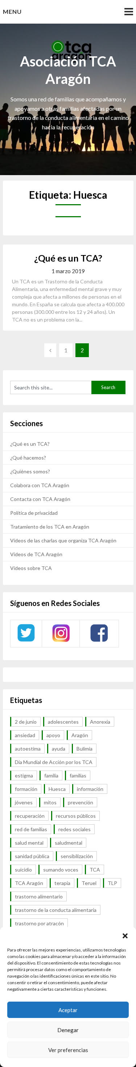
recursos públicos (76, 816)
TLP (112, 883)
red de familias (31, 829)
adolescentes (63, 722)
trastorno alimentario (39, 896)
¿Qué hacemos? (28, 457)
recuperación (30, 816)
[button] (125, 935)
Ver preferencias (68, 1050)
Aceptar (68, 1010)
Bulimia (84, 748)
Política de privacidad (34, 513)
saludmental (68, 843)
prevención (80, 802)
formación (26, 789)
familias (78, 775)
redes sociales (74, 829)
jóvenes (24, 802)
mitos (50, 802)
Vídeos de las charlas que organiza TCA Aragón (63, 540)
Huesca (57, 789)
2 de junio (26, 722)
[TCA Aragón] (26, 641)
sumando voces (60, 869)
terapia (62, 883)
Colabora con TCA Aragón (39, 485)
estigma (24, 775)
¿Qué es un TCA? (68, 257)
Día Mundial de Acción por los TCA (53, 762)
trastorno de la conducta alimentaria (55, 910)
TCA (95, 869)
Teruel (89, 883)
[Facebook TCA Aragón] (99, 641)
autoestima (28, 748)
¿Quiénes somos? (30, 471)
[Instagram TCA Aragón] (61, 641)
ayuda (58, 748)
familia (51, 775)
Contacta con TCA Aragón (40, 499)
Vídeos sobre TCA (31, 568)
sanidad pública (32, 856)
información (90, 789)
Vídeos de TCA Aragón (36, 554)
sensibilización (77, 856)
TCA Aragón (29, 883)
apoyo (53, 735)
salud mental (29, 843)
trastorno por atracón (39, 923)
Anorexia (100, 722)
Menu (12, 11)
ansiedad (25, 735)
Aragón (79, 735)
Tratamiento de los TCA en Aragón (49, 527)
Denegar (68, 1030)
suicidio (23, 869)
